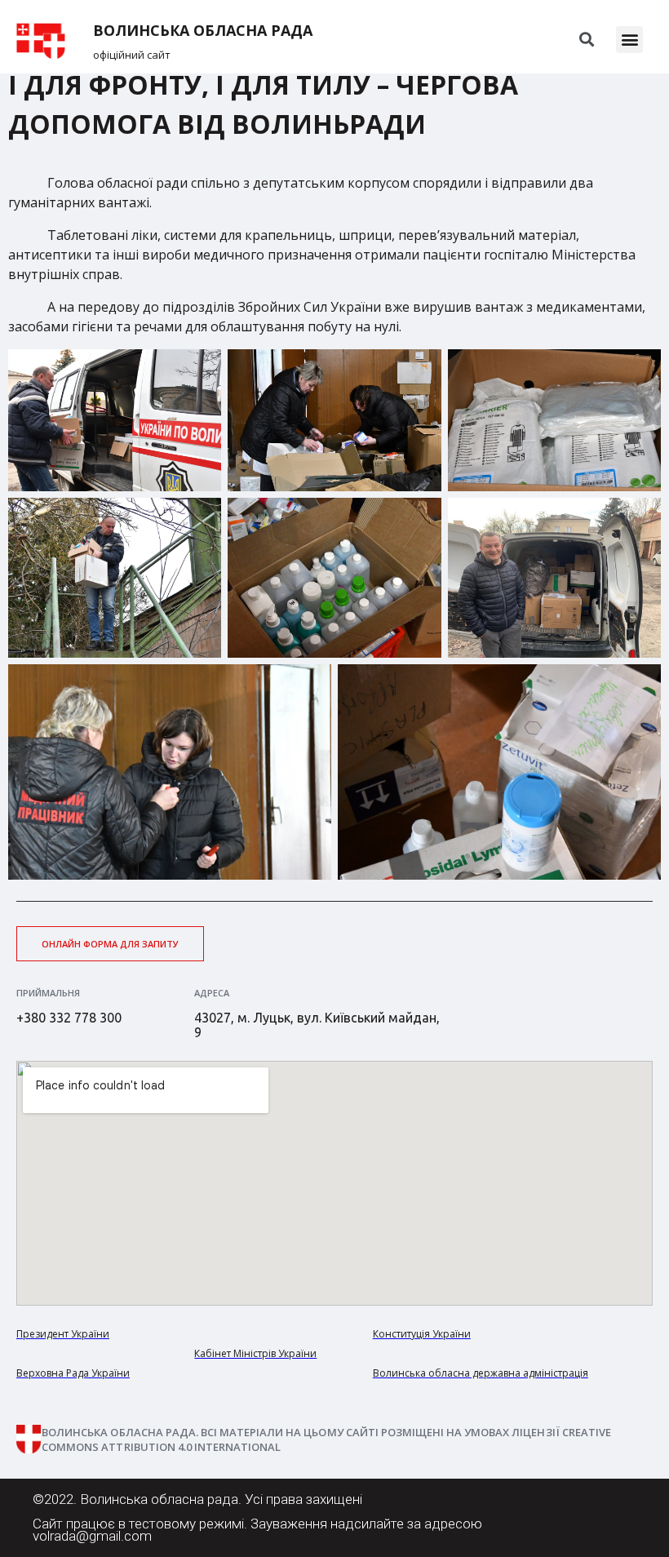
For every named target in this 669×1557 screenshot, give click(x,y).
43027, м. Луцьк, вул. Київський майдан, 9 (317, 1025)
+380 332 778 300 (69, 1017)
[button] (629, 39)
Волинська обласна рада (202, 30)
